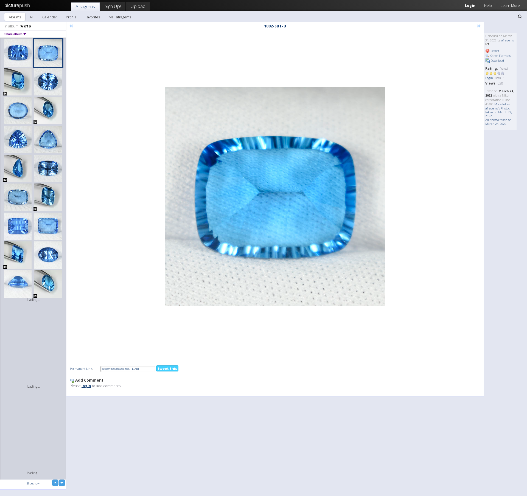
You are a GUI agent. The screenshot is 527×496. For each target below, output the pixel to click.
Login (470, 5)
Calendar (49, 17)
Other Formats (500, 55)
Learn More (510, 5)
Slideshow (33, 483)
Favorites (92, 17)
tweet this (167, 368)
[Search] (519, 16)
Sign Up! (113, 6)
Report (494, 51)
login (86, 385)
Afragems (85, 6)
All (31, 17)
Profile (71, 17)
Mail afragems (120, 17)
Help (488, 5)
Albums (15, 17)
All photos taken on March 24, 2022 (498, 122)
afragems (507, 40)
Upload (138, 6)
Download (497, 60)
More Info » (502, 104)
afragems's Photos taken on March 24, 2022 (498, 112)
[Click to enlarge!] (275, 196)
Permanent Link (81, 369)
